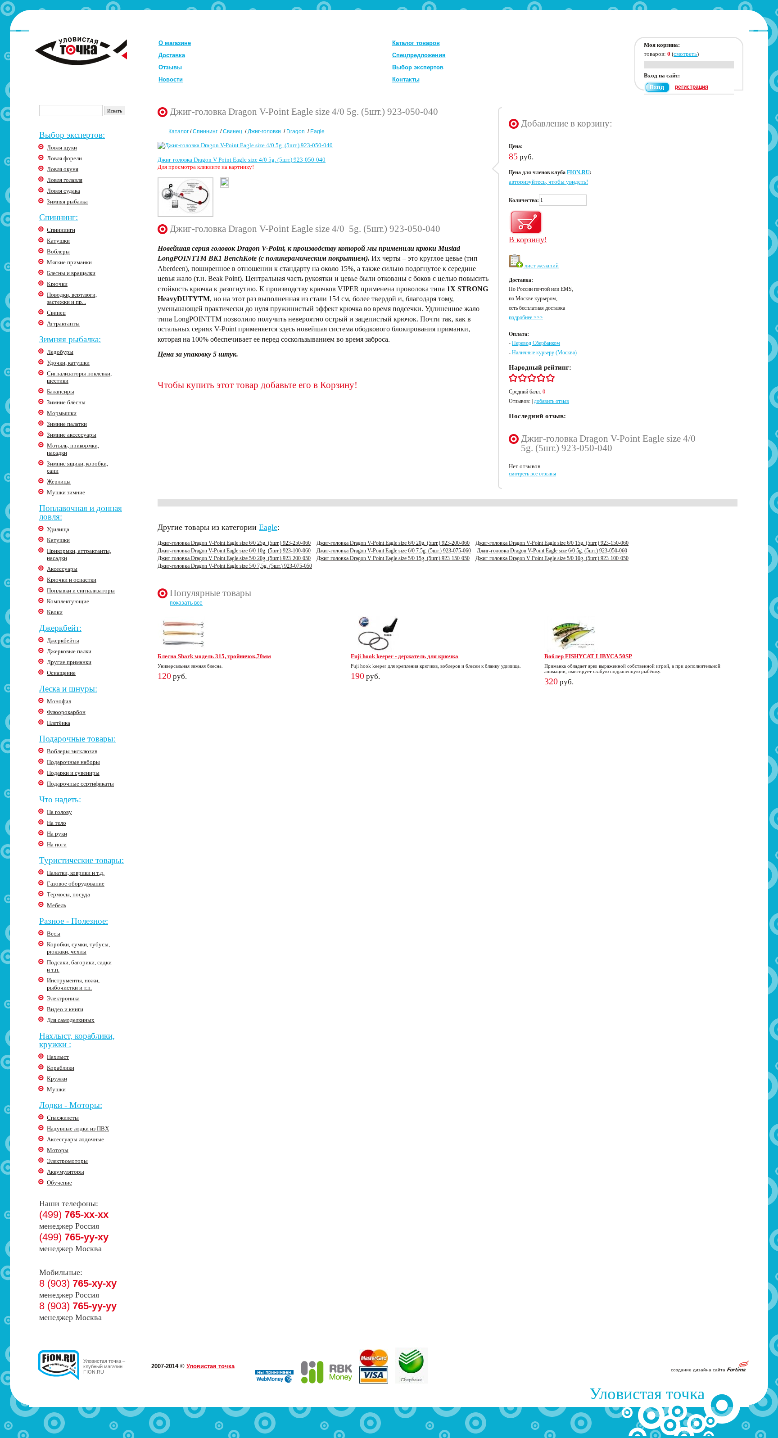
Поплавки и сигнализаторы (81, 590)
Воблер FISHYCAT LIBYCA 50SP (588, 656)
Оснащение (61, 672)
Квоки (55, 612)
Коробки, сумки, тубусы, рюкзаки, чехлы (78, 948)
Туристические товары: (81, 860)
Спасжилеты (63, 1117)
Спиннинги (61, 229)
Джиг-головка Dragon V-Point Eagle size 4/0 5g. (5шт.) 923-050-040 (242, 159)
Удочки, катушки (68, 362)
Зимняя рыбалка (67, 201)
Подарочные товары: (77, 738)
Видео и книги (65, 1009)
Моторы (57, 1150)
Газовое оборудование (75, 883)
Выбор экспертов (417, 67)
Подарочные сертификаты (80, 783)
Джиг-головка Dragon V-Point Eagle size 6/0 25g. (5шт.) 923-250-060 (234, 543)
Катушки (58, 240)
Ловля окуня (62, 169)
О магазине (174, 43)
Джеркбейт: (60, 628)
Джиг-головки (264, 131)
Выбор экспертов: (72, 135)
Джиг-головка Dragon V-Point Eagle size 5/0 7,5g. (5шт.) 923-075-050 (235, 566)
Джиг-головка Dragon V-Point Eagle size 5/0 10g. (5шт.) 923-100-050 (552, 558)
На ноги (57, 844)
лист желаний (541, 265)
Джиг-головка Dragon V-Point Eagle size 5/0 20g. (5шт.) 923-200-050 (234, 558)
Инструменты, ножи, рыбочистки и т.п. (73, 984)
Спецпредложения (419, 55)
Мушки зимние (66, 492)
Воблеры (58, 251)
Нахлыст (58, 1057)
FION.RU (578, 172)
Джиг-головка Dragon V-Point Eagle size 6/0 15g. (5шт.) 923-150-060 (552, 543)
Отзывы (170, 67)
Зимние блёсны (66, 402)
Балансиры (60, 391)
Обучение (59, 1182)
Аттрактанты (63, 323)
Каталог (178, 131)
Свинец (56, 312)
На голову (59, 812)
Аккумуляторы (65, 1171)
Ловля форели (64, 158)
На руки (57, 833)
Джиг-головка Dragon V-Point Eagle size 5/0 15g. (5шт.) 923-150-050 (393, 558)
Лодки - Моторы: (70, 1105)
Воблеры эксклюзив (72, 751)
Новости (170, 79)
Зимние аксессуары (71, 434)
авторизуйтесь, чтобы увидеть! (548, 181)
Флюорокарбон (66, 712)
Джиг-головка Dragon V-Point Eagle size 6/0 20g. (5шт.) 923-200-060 (393, 543)
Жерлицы (59, 481)
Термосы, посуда (68, 894)
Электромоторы (67, 1161)
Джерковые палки (69, 651)
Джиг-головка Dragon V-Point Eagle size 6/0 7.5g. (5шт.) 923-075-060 (394, 550)
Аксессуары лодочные (75, 1139)
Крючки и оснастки (71, 579)
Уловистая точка (210, 1366)
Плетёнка (58, 722)
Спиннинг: (58, 217)
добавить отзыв (551, 401)
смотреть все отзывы (532, 473)
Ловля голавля (64, 179)
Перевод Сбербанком (536, 343)
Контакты (406, 79)
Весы (53, 933)
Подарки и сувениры (73, 772)
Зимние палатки (67, 424)
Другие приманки (69, 662)
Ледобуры (60, 351)
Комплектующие (68, 601)
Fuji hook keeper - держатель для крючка (404, 656)
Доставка (171, 55)
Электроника (63, 998)
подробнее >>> (526, 317)
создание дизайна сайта (699, 1369)
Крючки (57, 283)
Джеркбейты (63, 640)
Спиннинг (205, 131)
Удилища (58, 529)
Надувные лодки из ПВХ (78, 1128)
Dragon (295, 131)
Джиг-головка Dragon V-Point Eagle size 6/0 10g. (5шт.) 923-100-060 (234, 550)
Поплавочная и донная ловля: (80, 512)
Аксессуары (62, 568)
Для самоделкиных (71, 1020)
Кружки (57, 1078)
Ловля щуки (62, 147)
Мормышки (62, 413)
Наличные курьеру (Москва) (544, 352)
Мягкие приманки (69, 262)
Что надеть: (60, 799)
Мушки (56, 1089)
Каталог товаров (416, 43)
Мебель (56, 905)
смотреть (685, 53)
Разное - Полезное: (73, 921)
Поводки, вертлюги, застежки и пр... (72, 298)
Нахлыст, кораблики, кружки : (77, 1040)
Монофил (59, 701)
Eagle (317, 131)
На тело (56, 822)
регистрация (691, 87)
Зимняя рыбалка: (70, 339)
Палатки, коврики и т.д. (75, 872)
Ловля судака (63, 190)
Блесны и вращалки (71, 273)
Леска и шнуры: (68, 688)
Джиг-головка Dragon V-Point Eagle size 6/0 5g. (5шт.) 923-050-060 (552, 550)
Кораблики (60, 1067)
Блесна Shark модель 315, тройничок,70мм (214, 656)
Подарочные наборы (73, 762)
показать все (186, 603)
